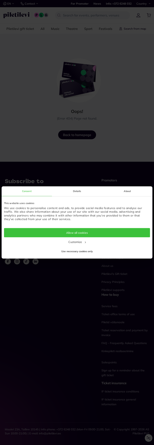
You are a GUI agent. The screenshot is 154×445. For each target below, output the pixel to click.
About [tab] (127, 191)
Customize (75, 242)
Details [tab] (77, 191)
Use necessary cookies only (77, 251)
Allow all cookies (77, 233)
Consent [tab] (26, 191)
